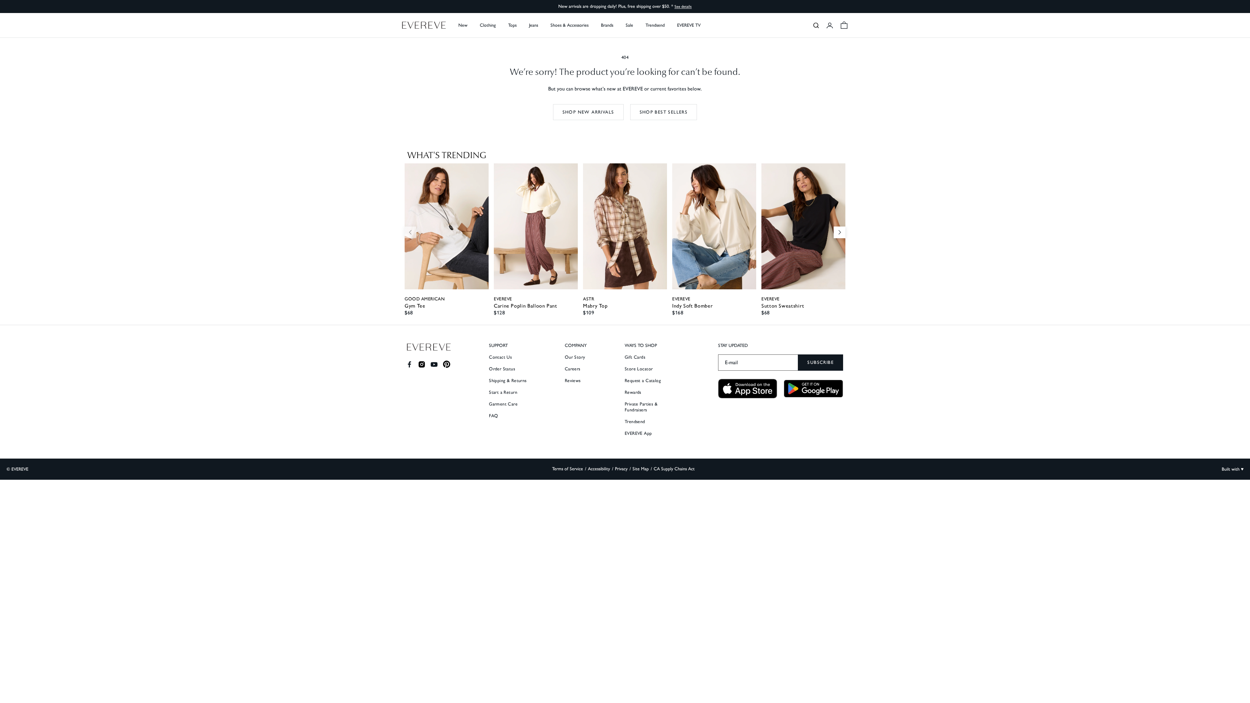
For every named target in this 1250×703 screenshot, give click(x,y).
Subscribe (820, 362)
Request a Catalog (643, 380)
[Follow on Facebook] (409, 364)
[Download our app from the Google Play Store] (813, 388)
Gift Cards (635, 357)
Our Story (575, 357)
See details (683, 6)
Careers (572, 369)
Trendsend (655, 25)
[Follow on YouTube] (434, 364)
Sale (629, 25)
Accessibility (599, 469)
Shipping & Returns (508, 380)
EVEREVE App (638, 433)
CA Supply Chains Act (674, 469)
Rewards (633, 392)
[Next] (839, 232)
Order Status (502, 369)
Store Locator (639, 369)
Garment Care (503, 404)
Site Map (640, 469)
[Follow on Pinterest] (447, 364)
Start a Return (503, 392)
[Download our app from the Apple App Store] (747, 389)
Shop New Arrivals (588, 112)
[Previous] (410, 232)
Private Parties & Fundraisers (641, 407)
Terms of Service (567, 469)
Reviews (573, 380)
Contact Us (500, 357)
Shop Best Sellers (664, 112)
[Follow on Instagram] (421, 364)
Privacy (621, 469)
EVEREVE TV (689, 25)
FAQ (493, 416)
